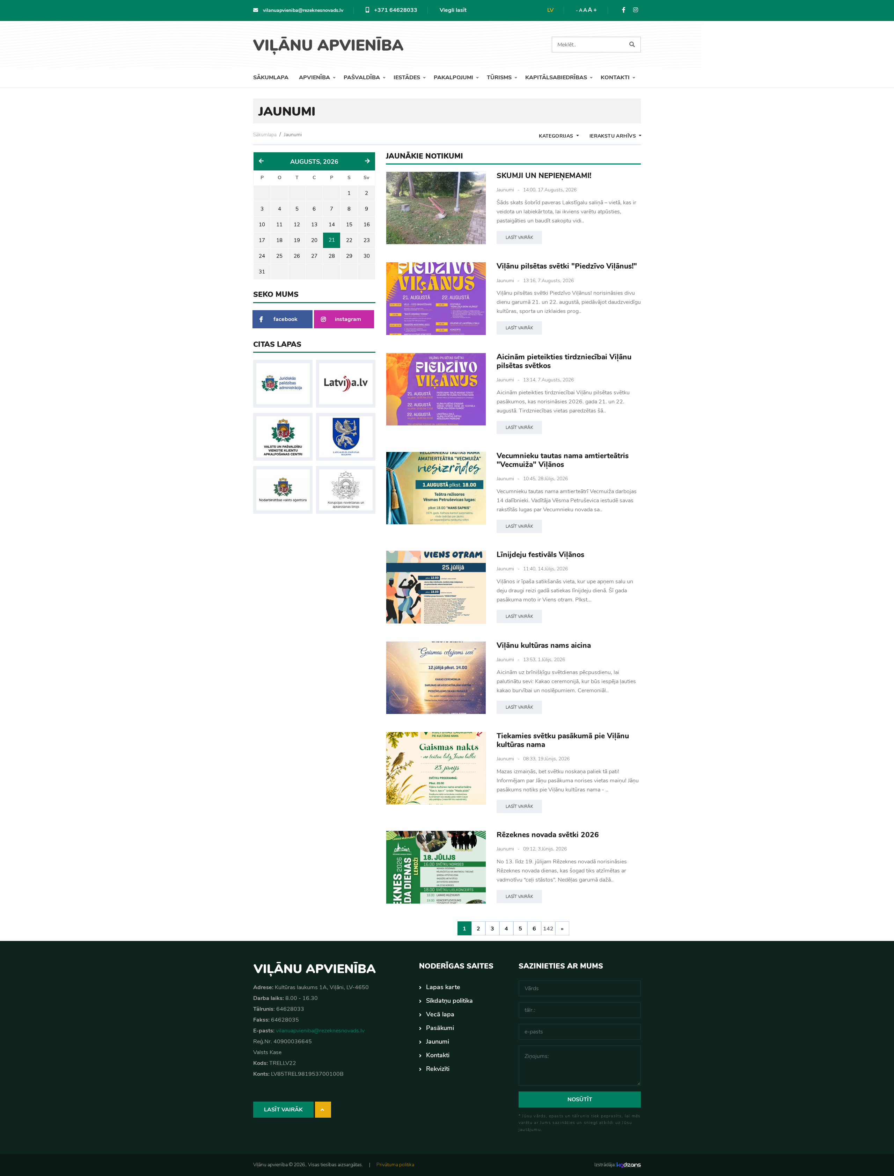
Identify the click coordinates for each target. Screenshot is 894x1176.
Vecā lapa (440, 1014)
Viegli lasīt (453, 10)
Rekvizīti (437, 1069)
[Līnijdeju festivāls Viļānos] (436, 586)
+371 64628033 (395, 10)
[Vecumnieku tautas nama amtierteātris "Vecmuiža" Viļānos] (436, 488)
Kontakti (616, 77)
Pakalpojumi (454, 77)
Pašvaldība (362, 77)
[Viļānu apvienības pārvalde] (331, 43)
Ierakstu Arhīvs (613, 136)
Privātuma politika (395, 1164)
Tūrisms (500, 77)
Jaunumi (293, 134)
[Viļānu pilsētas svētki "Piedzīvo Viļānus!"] (436, 298)
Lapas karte (443, 987)
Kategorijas (557, 136)
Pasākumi (440, 1028)
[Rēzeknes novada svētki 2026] (436, 867)
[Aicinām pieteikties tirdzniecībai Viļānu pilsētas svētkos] (436, 389)
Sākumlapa (270, 77)
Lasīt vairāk (519, 237)
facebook (285, 319)
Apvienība (315, 77)
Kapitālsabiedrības (556, 77)
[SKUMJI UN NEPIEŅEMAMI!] (436, 207)
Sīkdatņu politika (449, 1000)
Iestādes (408, 77)
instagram (348, 319)
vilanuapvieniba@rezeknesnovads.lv (302, 10)
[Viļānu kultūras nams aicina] (436, 677)
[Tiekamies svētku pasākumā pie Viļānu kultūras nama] (436, 768)
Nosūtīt (579, 1099)
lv (550, 10)
